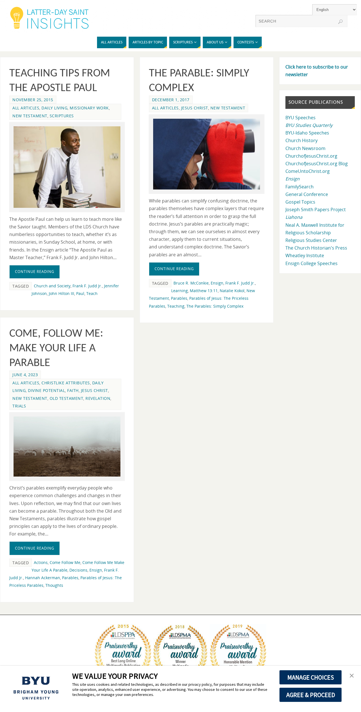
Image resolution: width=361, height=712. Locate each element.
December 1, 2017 (171, 99)
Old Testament (66, 398)
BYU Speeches (300, 117)
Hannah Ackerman (42, 577)
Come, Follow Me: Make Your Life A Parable (56, 348)
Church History (301, 140)
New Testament (29, 115)
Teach (92, 293)
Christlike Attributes (65, 382)
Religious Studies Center (311, 240)
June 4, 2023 (25, 374)
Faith (73, 390)
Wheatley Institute (304, 255)
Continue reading (34, 271)
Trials (19, 406)
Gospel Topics (300, 202)
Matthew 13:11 (204, 290)
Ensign (217, 283)
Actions (41, 562)
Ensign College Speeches (311, 263)
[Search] (340, 22)
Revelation (97, 398)
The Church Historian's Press (316, 248)
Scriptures (62, 115)
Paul (80, 293)
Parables (179, 298)
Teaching (175, 306)
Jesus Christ (194, 108)
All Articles (25, 108)
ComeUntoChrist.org (307, 171)
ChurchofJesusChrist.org (311, 156)
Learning (179, 290)
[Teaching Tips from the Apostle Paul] (67, 167)
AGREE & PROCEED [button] (310, 695)
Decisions (78, 570)
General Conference (306, 194)
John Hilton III (61, 293)
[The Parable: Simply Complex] (206, 154)
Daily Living (54, 108)
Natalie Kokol (232, 290)
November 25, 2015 (32, 99)
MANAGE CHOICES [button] (310, 677)
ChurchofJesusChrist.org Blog (316, 163)
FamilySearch (299, 187)
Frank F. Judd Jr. (87, 285)
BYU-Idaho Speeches (307, 133)
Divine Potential (46, 390)
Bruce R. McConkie (191, 283)
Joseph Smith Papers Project (315, 209)
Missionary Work (89, 108)
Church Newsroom (305, 148)
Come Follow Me (65, 562)
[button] (351, 675)
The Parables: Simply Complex (214, 306)
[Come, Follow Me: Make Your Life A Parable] (67, 446)
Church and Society (52, 285)
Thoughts (54, 585)
